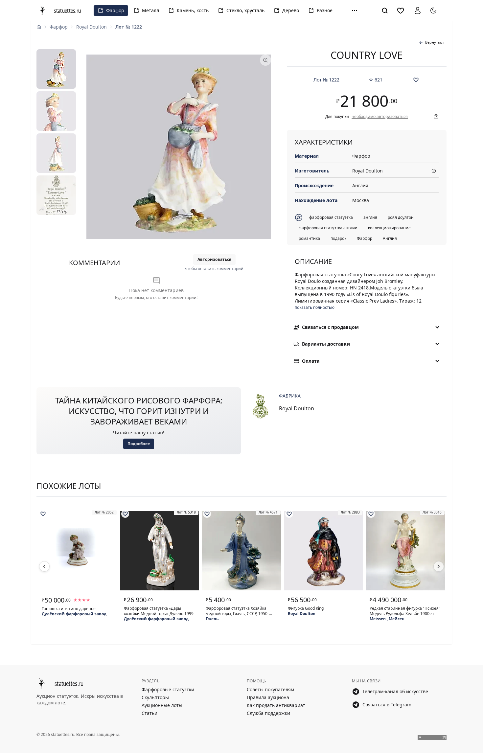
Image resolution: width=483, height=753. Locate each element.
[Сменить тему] (433, 10)
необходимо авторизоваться (380, 116)
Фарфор (115, 10)
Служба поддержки (268, 713)
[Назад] (44, 566)
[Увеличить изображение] (178, 147)
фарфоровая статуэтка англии (328, 228)
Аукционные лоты (162, 705)
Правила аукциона (268, 697)
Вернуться (434, 42)
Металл (150, 10)
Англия (390, 238)
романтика (309, 238)
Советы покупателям (270, 689)
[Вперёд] (438, 566)
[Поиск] (384, 10)
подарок (338, 238)
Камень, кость (193, 10)
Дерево (290, 10)
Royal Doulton (91, 27)
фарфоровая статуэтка (331, 217)
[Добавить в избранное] (416, 80)
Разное (325, 10)
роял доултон (401, 217)
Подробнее (138, 443)
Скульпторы (155, 697)
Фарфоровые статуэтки (168, 689)
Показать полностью (314, 307)
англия (370, 217)
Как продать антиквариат (276, 705)
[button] (354, 10)
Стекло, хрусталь (245, 10)
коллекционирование (389, 228)
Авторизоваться (214, 259)
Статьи (149, 713)
